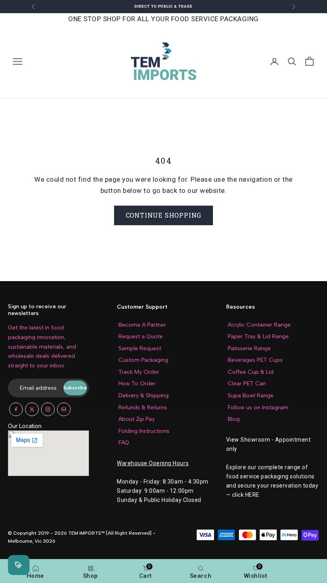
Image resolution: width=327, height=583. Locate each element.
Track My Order (138, 372)
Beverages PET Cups (255, 360)
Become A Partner (142, 324)
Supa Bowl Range (251, 395)
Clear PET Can (247, 383)
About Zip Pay (136, 419)
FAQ (123, 442)
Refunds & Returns (142, 407)
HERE (252, 495)
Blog (234, 419)
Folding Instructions (143, 431)
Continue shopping (164, 215)
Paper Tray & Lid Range (258, 336)
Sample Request (139, 348)
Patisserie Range (249, 348)
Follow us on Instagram (258, 407)
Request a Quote (140, 336)
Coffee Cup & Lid (251, 372)
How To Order (137, 383)
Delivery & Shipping (143, 395)
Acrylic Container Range (259, 324)
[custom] (16, 409)
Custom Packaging (143, 360)
